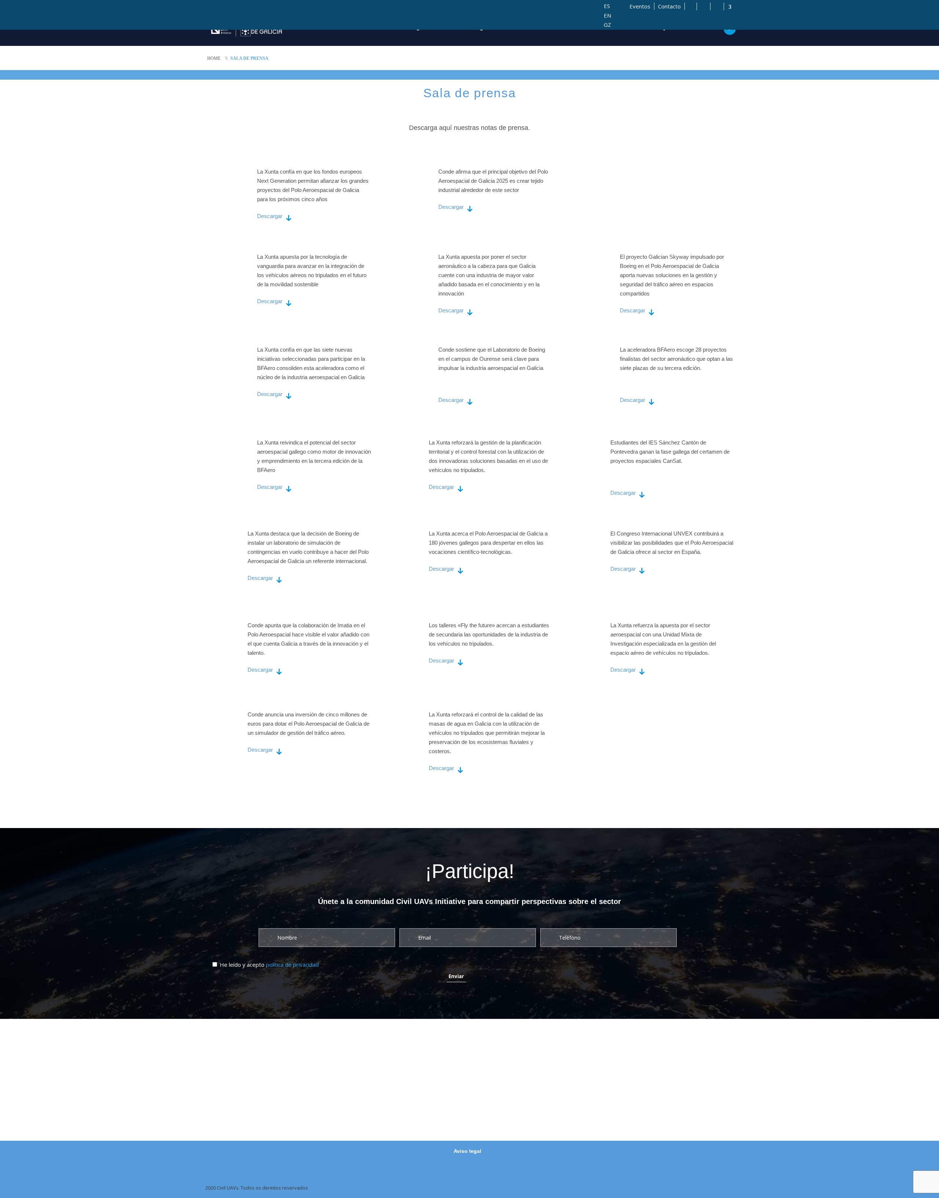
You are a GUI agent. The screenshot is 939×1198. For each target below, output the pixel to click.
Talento (568, 27)
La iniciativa (364, 27)
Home (213, 58)
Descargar (269, 216)
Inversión (529, 27)
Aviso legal (467, 1151)
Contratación (611, 27)
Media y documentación (678, 27)
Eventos (639, 6)
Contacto (669, 6)
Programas (485, 27)
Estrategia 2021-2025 (425, 27)
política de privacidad (292, 964)
